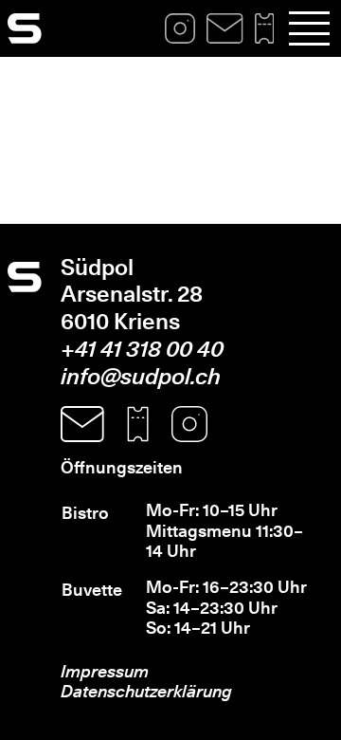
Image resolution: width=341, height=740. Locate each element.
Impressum (105, 671)
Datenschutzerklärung (146, 691)
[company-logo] (25, 28)
